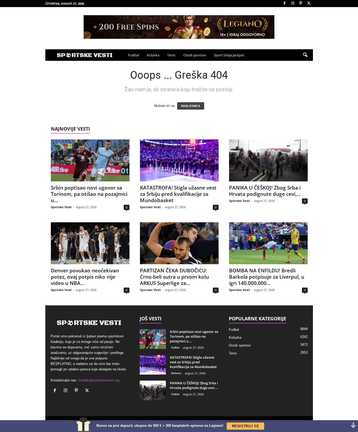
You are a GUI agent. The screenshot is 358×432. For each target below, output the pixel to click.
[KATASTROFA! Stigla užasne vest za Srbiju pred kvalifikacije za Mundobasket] (179, 160)
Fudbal (133, 55)
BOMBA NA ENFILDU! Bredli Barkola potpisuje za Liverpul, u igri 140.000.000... (266, 277)
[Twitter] (309, 3)
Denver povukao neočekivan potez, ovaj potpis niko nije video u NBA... (85, 277)
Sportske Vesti (61, 207)
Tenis (171, 55)
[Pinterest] (301, 3)
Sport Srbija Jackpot (229, 55)
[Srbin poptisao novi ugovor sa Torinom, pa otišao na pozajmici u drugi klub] (90, 160)
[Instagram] (293, 3)
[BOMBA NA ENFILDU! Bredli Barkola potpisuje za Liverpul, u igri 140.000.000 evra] (268, 243)
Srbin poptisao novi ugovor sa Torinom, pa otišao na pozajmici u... (89, 194)
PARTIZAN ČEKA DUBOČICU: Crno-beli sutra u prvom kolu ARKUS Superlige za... (174, 277)
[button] (305, 55)
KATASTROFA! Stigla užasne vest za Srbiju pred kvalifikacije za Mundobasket (178, 194)
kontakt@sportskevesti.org (98, 380)
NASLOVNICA (190, 105)
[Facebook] (284, 3)
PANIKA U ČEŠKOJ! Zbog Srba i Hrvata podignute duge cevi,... (265, 190)
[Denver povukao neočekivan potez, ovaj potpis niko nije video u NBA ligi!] (90, 243)
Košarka (153, 55)
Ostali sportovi (194, 55)
